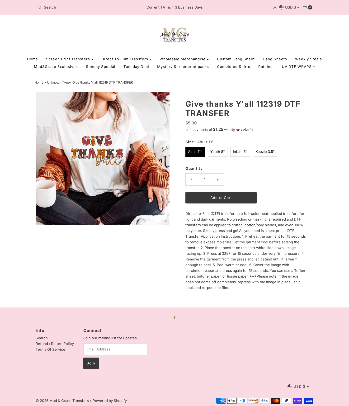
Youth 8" (217, 151)
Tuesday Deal (136, 66)
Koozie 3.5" (265, 151)
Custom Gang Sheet (236, 59)
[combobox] (81, 7)
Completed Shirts (233, 66)
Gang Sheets (275, 59)
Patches (266, 66)
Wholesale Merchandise (183, 59)
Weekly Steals (308, 59)
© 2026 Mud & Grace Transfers (63, 400)
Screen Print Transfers (68, 59)
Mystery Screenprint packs (183, 66)
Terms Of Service (50, 349)
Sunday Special (100, 66)
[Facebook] (174, 317)
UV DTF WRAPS (297, 66)
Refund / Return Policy (55, 343)
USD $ (291, 7)
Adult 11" (195, 151)
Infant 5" (240, 151)
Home (32, 59)
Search (42, 338)
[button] (246, 129)
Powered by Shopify (110, 400)
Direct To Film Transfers (125, 59)
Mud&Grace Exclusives (56, 66)
